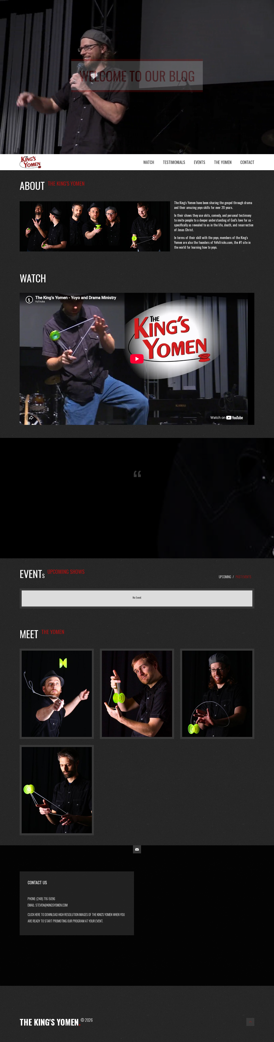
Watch (148, 162)
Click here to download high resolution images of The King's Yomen (70, 914)
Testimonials (174, 162)
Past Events (243, 576)
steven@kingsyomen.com (52, 905)
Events (199, 162)
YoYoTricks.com (223, 242)
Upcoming (225, 576)
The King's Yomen (35, 161)
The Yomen (222, 162)
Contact (247, 162)
